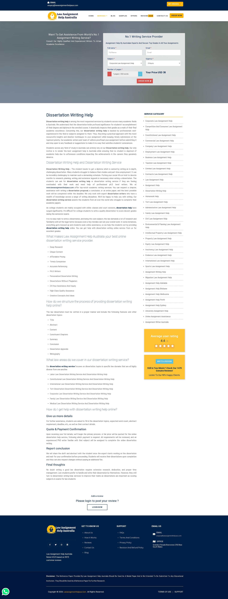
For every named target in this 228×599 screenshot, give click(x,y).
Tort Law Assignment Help (156, 202)
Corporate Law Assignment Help (158, 121)
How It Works (90, 537)
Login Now (97, 507)
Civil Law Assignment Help (156, 219)
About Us (88, 532)
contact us (162, 16)
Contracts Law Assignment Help (158, 174)
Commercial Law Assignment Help (159, 141)
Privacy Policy (125, 542)
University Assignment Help (156, 311)
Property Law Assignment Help (158, 238)
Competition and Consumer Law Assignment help (163, 128)
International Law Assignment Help (160, 261)
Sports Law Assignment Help (157, 266)
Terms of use (164, 592)
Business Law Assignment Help (158, 157)
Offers (134, 16)
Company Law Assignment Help (158, 146)
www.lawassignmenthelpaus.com (60, 187)
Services (101, 16)
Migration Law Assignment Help (158, 277)
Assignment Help (152, 185)
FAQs (122, 532)
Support (179, 592)
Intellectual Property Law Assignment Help (163, 233)
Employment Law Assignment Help (160, 152)
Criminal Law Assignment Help (157, 168)
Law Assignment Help (154, 180)
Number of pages (115, 69)
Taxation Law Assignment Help (158, 163)
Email (148, 48)
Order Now (176, 15)
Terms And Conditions (129, 537)
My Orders (173, 4)
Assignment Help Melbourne (157, 294)
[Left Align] (156, 346)
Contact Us (89, 547)
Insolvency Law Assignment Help (159, 250)
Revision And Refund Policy (131, 547)
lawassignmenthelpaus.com (75, 592)
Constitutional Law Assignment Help (160, 135)
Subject (111, 59)
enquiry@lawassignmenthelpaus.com (168, 536)
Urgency (149, 59)
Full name (111, 48)
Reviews (147, 16)
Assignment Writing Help (155, 272)
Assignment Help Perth (155, 300)
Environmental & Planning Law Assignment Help (162, 226)
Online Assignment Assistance (158, 316)
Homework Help (152, 196)
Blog (113, 16)
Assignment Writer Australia (157, 322)
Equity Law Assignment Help (157, 244)
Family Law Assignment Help (157, 213)
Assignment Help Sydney (155, 305)
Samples (123, 16)
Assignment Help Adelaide (156, 283)
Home (91, 16)
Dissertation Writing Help (155, 191)
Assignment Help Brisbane (156, 289)
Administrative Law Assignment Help (160, 207)
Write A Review (164, 361)
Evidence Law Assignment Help (158, 255)
